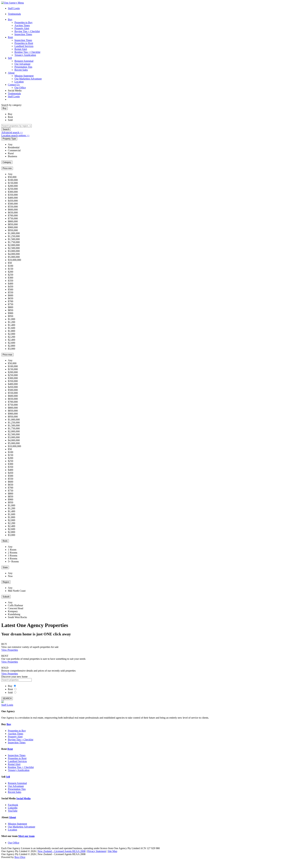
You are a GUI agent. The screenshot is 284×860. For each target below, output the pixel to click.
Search (6, 129)
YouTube (12, 810)
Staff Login (14, 8)
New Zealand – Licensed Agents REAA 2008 (61, 851)
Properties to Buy (23, 22)
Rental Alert (20, 49)
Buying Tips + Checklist (27, 31)
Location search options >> (15, 135)
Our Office (20, 87)
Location (19, 81)
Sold (10, 120)
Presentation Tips (23, 66)
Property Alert (21, 28)
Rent (10, 37)
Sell (10, 58)
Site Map (112, 851)
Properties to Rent (23, 43)
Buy (10, 19)
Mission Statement (24, 75)
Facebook (13, 804)
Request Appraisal (23, 61)
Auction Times (22, 25)
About (11, 72)
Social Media (23, 798)
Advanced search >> (12, 132)
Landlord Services (23, 46)
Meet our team (26, 836)
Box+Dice (19, 857)
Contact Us (14, 84)
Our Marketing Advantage (28, 78)
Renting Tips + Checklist (27, 52)
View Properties (9, 650)
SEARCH (7, 698)
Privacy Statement (96, 851)
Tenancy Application (25, 55)
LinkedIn (12, 807)
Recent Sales (21, 69)
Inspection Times (23, 34)
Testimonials (14, 13)
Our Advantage (22, 63)
